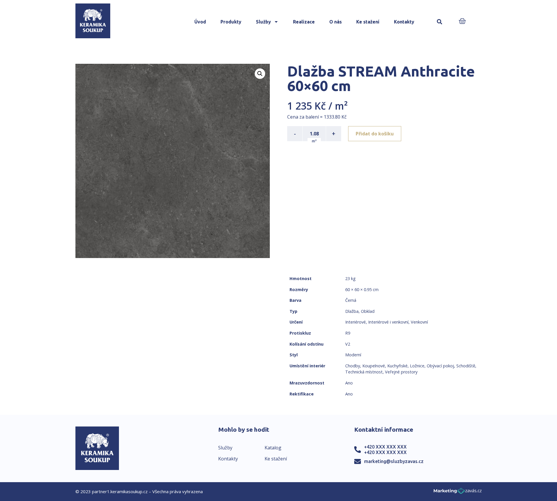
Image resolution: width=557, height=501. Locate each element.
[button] (439, 22)
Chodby (352, 366)
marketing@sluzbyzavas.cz (394, 461)
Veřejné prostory (401, 372)
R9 (347, 333)
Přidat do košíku (375, 133)
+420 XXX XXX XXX (385, 446)
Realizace (304, 21)
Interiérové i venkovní (388, 322)
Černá (350, 300)
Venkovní (419, 322)
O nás (335, 21)
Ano (349, 383)
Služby (263, 21)
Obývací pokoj (440, 366)
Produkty (230, 21)
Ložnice (417, 366)
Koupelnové (373, 366)
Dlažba (352, 311)
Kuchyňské (397, 366)
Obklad (368, 311)
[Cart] (462, 21)
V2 (347, 344)
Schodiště (465, 366)
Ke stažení (367, 21)
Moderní (353, 354)
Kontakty (404, 21)
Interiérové (355, 322)
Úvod (200, 21)
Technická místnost (364, 372)
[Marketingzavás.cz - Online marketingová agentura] (458, 492)
